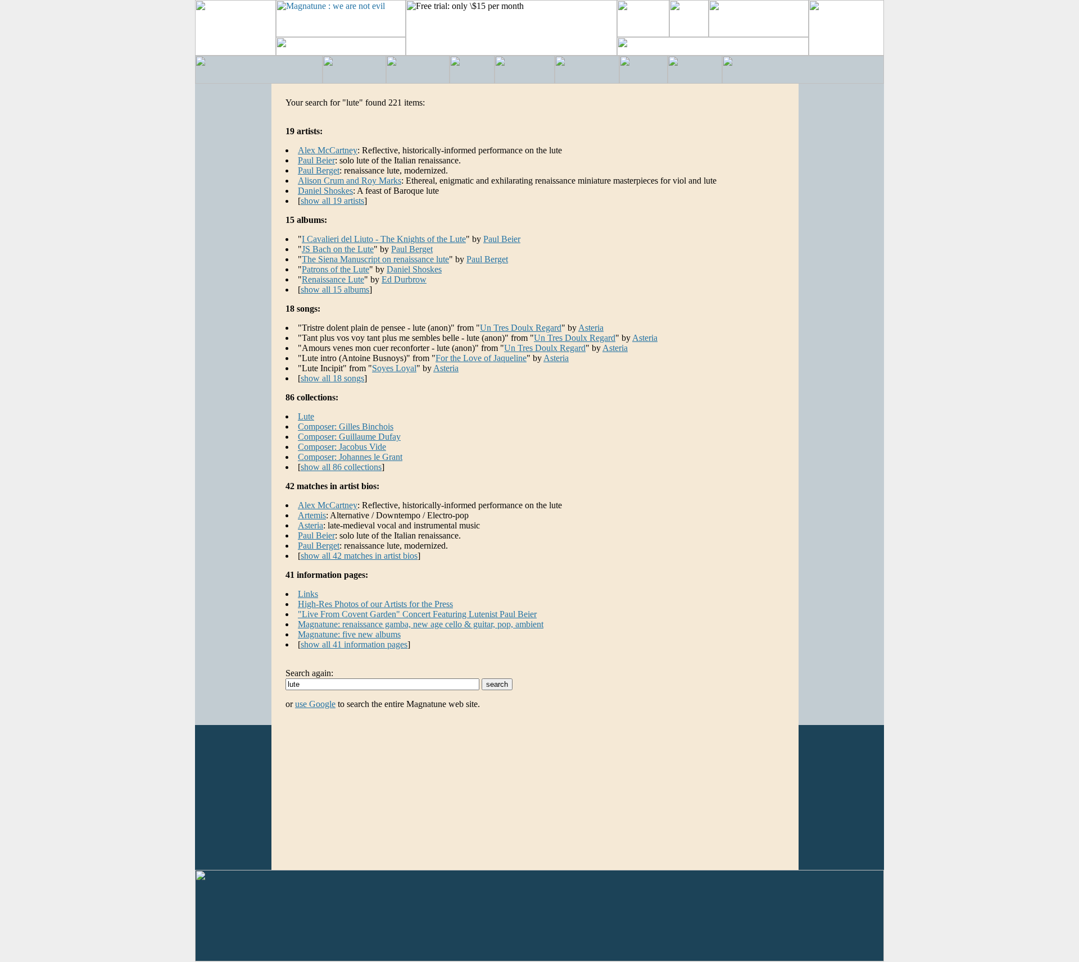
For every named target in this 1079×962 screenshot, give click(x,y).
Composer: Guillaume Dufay (349, 436)
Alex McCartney (327, 150)
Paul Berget (318, 170)
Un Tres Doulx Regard (520, 327)
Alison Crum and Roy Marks (349, 180)
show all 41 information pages (354, 644)
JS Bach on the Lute (338, 249)
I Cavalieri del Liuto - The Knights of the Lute (384, 239)
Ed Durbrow (404, 279)
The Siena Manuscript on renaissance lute (375, 259)
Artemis (312, 515)
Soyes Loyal (394, 368)
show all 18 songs (332, 378)
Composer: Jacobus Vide (342, 447)
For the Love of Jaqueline (481, 358)
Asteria (591, 327)
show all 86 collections (341, 467)
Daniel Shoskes (325, 190)
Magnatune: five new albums (349, 634)
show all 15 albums (335, 289)
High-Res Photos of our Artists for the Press (375, 604)
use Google (315, 704)
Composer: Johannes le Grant (350, 457)
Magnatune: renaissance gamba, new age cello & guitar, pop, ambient (420, 624)
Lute (306, 416)
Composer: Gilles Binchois (345, 426)
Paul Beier (316, 160)
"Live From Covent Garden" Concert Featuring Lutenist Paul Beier (417, 614)
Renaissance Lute (333, 279)
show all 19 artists (332, 201)
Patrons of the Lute (335, 269)
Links (308, 594)
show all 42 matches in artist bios (359, 555)
